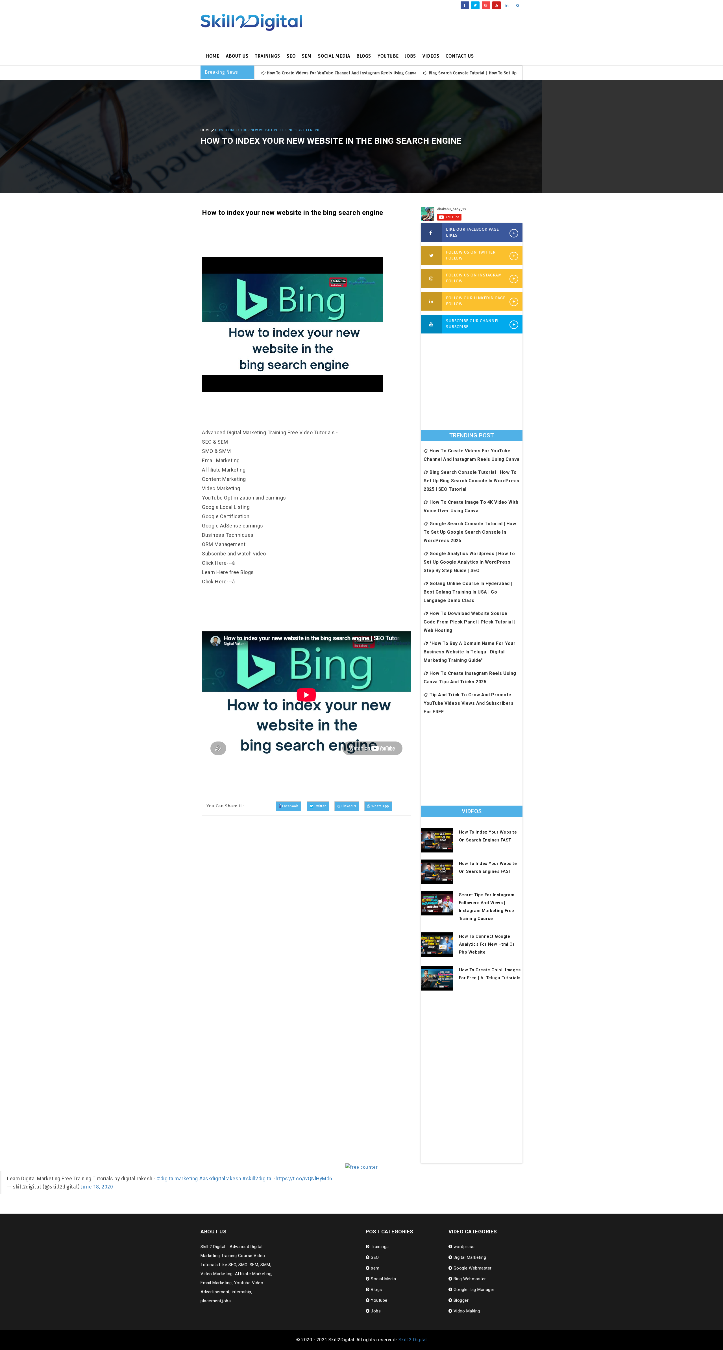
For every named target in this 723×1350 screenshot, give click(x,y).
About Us (237, 56)
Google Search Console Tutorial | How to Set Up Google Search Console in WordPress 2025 (470, 532)
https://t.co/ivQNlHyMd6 (304, 1178)
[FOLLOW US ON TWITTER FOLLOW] (431, 255)
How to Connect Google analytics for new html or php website (487, 944)
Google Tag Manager (473, 1289)
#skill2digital (257, 1178)
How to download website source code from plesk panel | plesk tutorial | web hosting (469, 622)
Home (212, 56)
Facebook (289, 806)
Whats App (380, 806)
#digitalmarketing (177, 1178)
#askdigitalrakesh (220, 1178)
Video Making (466, 1311)
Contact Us (460, 56)
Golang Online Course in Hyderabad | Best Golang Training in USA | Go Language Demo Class (468, 592)
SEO (291, 56)
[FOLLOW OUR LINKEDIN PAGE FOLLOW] (431, 301)
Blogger (460, 1300)
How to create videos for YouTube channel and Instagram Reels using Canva (342, 73)
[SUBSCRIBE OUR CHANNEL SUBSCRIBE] (431, 324)
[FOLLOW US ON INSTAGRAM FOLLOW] (431, 278)
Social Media (334, 56)
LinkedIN (348, 806)
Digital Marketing (469, 1257)
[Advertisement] (416, 29)
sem (307, 56)
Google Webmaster (472, 1268)
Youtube (388, 56)
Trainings (267, 56)
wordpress (463, 1246)
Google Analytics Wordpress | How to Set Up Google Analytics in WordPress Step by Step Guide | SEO (469, 562)
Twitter (319, 806)
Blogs (363, 56)
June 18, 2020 (97, 1187)
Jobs (410, 56)
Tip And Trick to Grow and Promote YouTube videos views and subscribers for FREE (468, 703)
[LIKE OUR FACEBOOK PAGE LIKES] (431, 232)
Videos (431, 56)
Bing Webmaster (469, 1278)
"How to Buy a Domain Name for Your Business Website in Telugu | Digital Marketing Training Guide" (469, 652)
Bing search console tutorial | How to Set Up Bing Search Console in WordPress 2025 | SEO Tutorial (471, 481)
